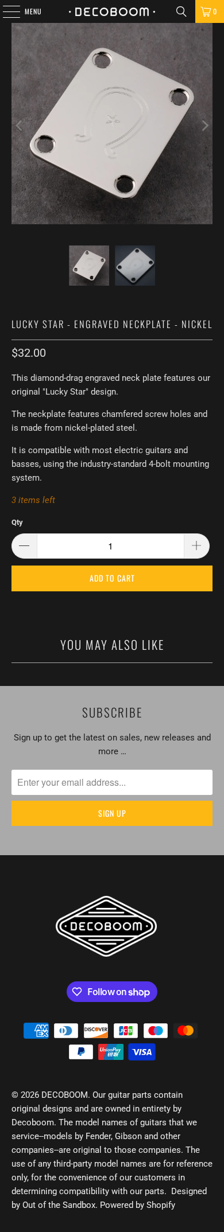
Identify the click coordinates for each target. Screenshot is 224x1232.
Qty (17, 522)
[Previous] (20, 125)
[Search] (181, 11)
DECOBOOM (64, 1095)
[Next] (204, 125)
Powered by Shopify (137, 1205)
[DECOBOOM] (112, 11)
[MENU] (5, 11)
